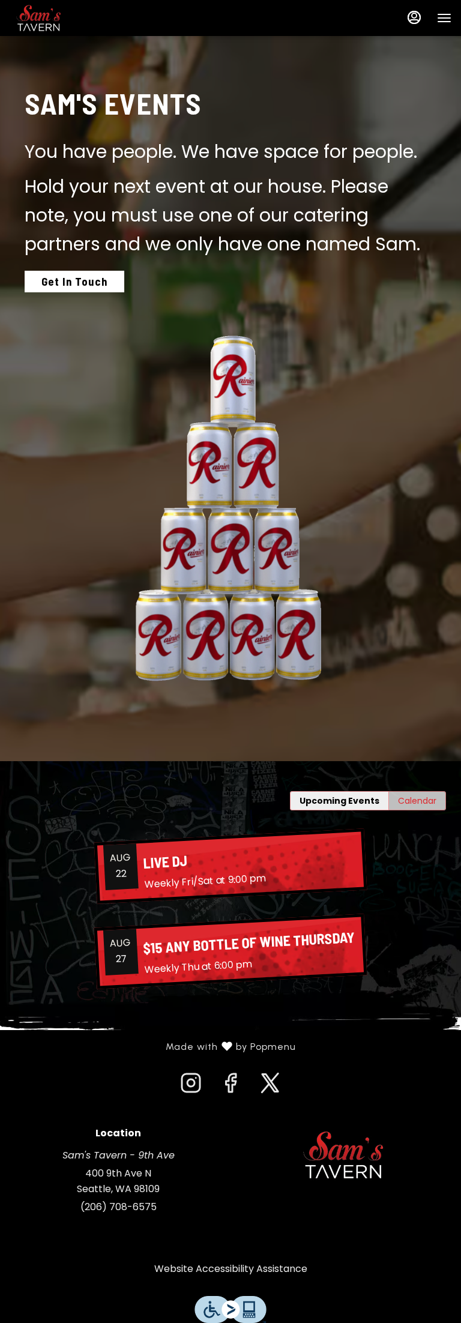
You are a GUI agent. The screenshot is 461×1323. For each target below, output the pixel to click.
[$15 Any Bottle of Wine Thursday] (230, 951)
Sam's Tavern (343, 1155)
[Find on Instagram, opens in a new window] (191, 1086)
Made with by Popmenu (152, 1047)
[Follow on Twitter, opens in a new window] (270, 1086)
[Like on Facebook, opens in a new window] (230, 1086)
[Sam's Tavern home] (64, 18)
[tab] (339, 800)
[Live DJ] (230, 865)
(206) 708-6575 (118, 1207)
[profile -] (414, 17)
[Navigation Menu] (444, 18)
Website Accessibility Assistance (230, 1269)
